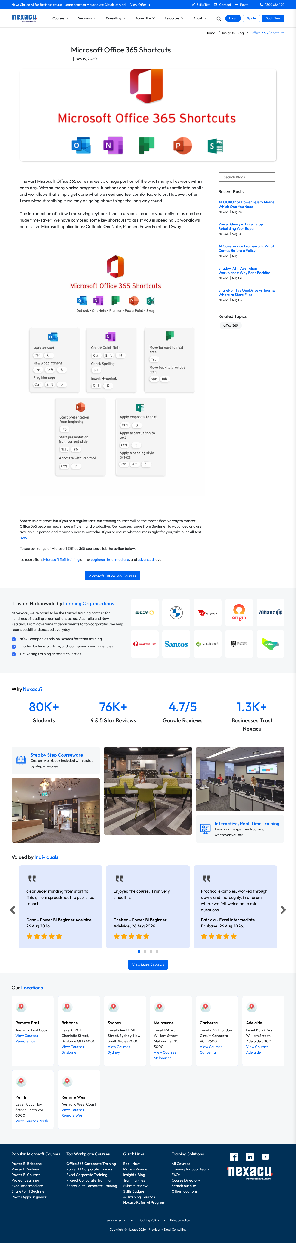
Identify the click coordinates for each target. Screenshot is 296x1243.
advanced (146, 559)
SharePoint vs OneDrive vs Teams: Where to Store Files (247, 292)
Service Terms (116, 1220)
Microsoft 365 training (61, 559)
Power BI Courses (26, 1174)
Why (27, 689)
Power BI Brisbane (27, 1163)
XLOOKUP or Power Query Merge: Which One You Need (247, 204)
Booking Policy (149, 1220)
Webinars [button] (85, 18)
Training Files (134, 1180)
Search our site (184, 1185)
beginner (98, 559)
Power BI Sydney (25, 1169)
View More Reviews (148, 965)
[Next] (284, 911)
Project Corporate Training (88, 1180)
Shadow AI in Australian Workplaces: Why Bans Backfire (244, 270)
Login (233, 18)
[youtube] (265, 1157)
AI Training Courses (139, 1196)
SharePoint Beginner (29, 1191)
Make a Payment (137, 1169)
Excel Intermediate (27, 1185)
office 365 (230, 325)
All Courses (181, 1163)
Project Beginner (26, 1180)
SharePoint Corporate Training (91, 1185)
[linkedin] (250, 1157)
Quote (251, 18)
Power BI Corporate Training (89, 1169)
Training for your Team (190, 1169)
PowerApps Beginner (29, 1196)
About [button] (197, 18)
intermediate (118, 559)
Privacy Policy (180, 1220)
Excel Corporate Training (86, 1174)
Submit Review (135, 1185)
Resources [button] (172, 18)
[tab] (139, 951)
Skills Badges (134, 1191)
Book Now (273, 18)
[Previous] (11, 911)
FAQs (176, 1174)
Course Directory (186, 1180)
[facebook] (234, 1157)
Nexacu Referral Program (144, 1202)
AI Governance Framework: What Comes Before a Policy (246, 248)
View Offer (138, 5)
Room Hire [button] (143, 18)
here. (24, 537)
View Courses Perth (31, 1120)
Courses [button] (58, 18)
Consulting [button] (113, 18)
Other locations (184, 1191)
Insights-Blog (134, 1174)
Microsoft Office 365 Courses (112, 576)
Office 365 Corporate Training (91, 1163)
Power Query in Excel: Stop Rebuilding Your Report (241, 226)
